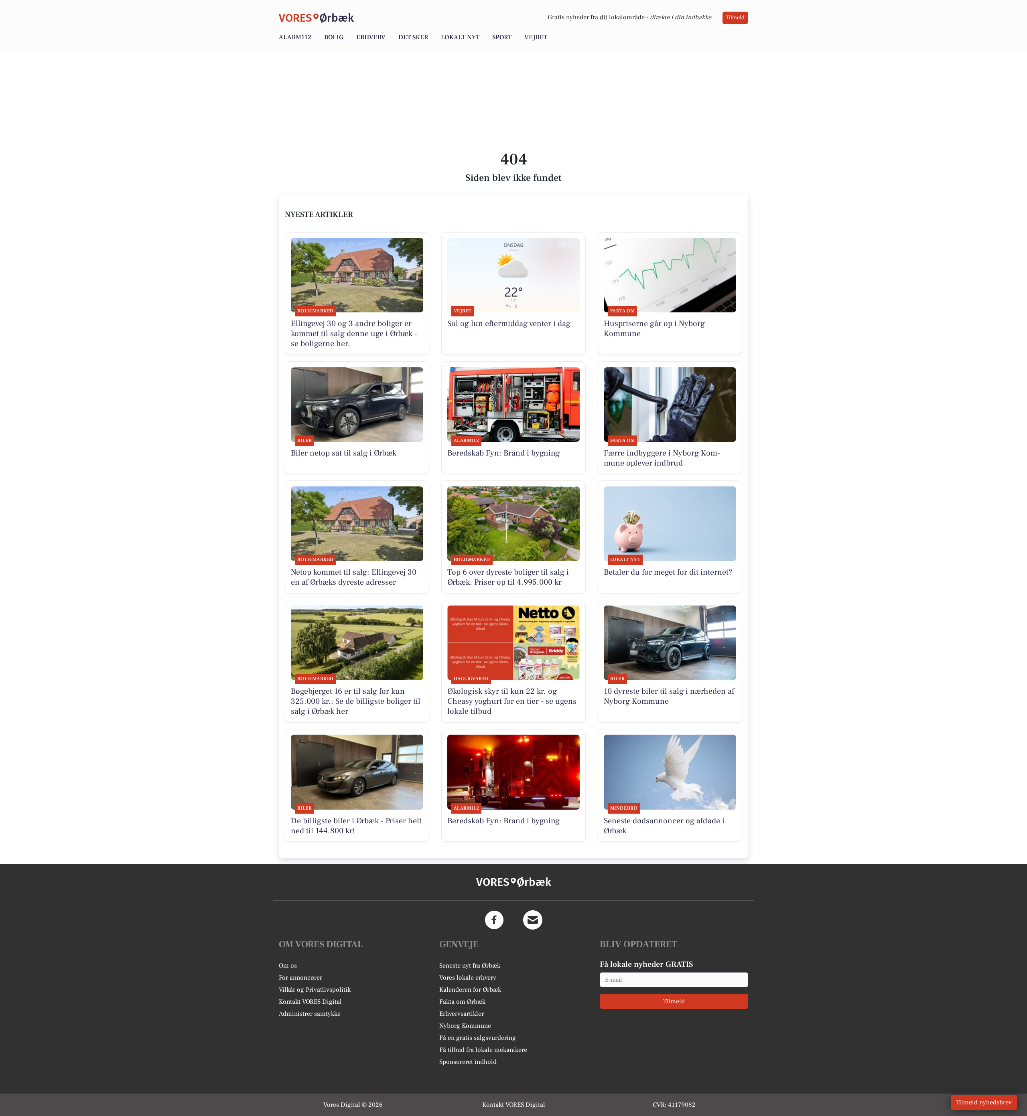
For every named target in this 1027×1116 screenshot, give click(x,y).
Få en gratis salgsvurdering (477, 1038)
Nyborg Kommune (465, 1026)
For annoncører (300, 978)
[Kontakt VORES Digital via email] (532, 920)
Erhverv (371, 37)
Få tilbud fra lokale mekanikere (483, 1050)
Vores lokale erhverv (467, 978)
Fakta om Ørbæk (462, 1002)
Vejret (535, 37)
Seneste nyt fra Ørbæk (469, 966)
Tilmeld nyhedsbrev (984, 1102)
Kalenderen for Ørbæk (470, 990)
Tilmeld (735, 17)
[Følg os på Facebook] (494, 920)
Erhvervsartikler (461, 1014)
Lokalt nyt (460, 37)
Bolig (333, 37)
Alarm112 (295, 37)
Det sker (413, 37)
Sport (501, 37)
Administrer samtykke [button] (310, 1014)
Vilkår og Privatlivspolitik (315, 990)
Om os (288, 966)
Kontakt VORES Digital (310, 1002)
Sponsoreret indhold (468, 1062)
